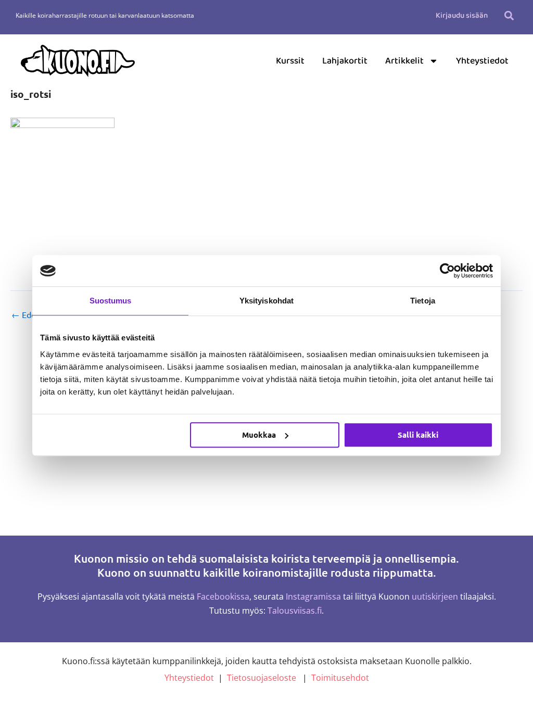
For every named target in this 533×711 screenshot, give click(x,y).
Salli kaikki (418, 434)
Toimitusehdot (340, 677)
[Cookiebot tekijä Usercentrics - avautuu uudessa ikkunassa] (447, 270)
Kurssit (290, 61)
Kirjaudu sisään (462, 15)
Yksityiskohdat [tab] (266, 300)
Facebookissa (223, 596)
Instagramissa (313, 596)
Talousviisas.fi (295, 610)
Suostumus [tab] (111, 300)
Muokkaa (259, 434)
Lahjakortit (344, 61)
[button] (508, 15)
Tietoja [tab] (422, 300)
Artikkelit (404, 61)
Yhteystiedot (482, 61)
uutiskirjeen (435, 596)
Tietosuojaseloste (261, 677)
